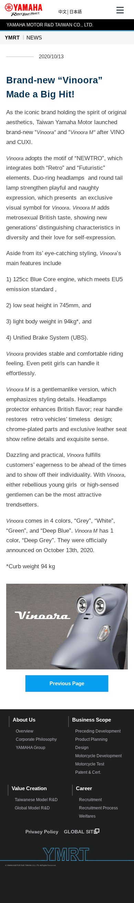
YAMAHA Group (30, 747)
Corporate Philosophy (36, 739)
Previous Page (66, 683)
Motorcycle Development (98, 755)
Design (82, 747)
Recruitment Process (98, 808)
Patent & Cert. (88, 772)
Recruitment (90, 799)
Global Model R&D (32, 808)
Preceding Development (98, 731)
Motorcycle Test (89, 764)
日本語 (75, 12)
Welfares (87, 816)
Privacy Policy (41, 831)
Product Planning (91, 739)
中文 (62, 12)
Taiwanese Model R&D (36, 799)
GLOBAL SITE (80, 831)
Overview (24, 731)
